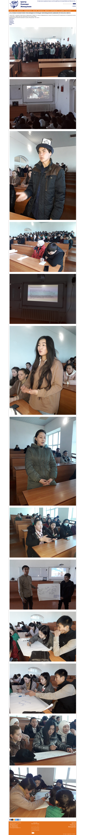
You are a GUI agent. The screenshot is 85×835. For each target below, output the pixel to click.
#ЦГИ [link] (10, 24)
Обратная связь (72, 1)
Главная (11, 10)
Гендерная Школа (28, 10)
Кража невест (68, 10)
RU (73, 6)
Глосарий (55, 1)
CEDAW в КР (47, 10)
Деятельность (20, 10)
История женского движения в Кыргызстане (45, 1)
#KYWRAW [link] (11, 23)
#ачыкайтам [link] (11, 18)
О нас (15, 10)
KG (75, 6)
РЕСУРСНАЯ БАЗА (54, 10)
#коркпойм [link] (11, 21)
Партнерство (41, 10)
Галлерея (62, 1)
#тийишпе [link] (11, 22)
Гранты (59, 1)
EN (74, 6)
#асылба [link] (11, 19)
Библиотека (67, 1)
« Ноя (33, 832)
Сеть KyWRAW (61, 10)
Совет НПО (35, 10)
